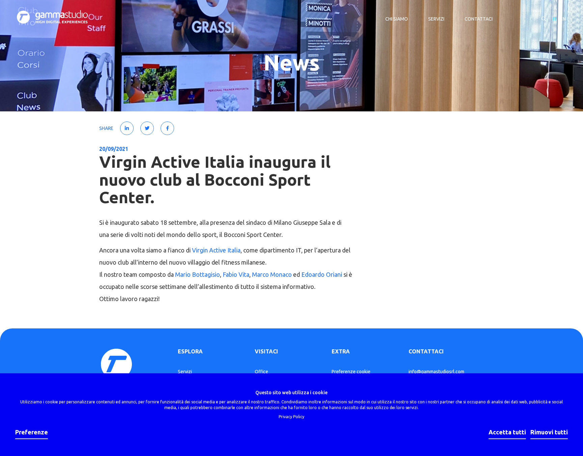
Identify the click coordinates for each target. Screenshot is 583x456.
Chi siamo (396, 19)
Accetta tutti (507, 432)
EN (563, 19)
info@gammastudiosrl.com (436, 371)
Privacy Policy (291, 416)
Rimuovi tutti (549, 432)
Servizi (436, 19)
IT (555, 19)
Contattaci (479, 19)
